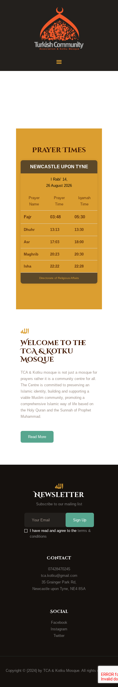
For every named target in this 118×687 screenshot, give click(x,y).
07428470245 (59, 569)
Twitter (59, 635)
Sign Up (79, 520)
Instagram (59, 629)
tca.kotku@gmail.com (59, 575)
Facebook (59, 622)
